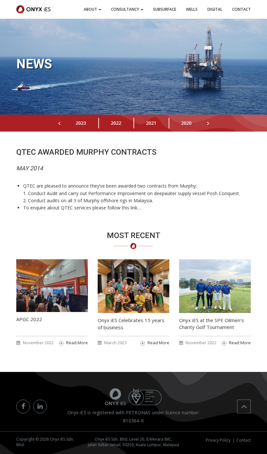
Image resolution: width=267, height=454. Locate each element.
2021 (151, 123)
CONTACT (241, 9)
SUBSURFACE (164, 9)
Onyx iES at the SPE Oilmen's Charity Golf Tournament (211, 323)
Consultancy (125, 9)
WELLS (192, 9)
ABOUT (91, 9)
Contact (243, 440)
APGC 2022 (29, 319)
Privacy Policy (218, 440)
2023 (81, 123)
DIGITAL (214, 9)
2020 (186, 123)
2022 (116, 123)
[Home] (33, 9)
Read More (77, 343)
